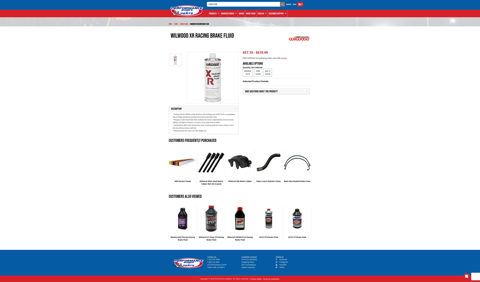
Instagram (283, 262)
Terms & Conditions (271, 279)
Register (288, 4)
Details (284, 58)
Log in (294, 4)
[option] (182, 166)
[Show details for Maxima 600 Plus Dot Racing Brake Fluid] (182, 218)
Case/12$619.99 (267, 72)
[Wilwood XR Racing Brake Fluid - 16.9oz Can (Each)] (213, 77)
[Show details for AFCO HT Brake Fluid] (297, 218)
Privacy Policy (256, 279)
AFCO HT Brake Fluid (297, 237)
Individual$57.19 (247, 72)
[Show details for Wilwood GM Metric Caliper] (240, 162)
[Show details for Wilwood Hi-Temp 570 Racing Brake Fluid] (211, 218)
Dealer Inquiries (248, 267)
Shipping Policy (248, 262)
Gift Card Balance (249, 264)
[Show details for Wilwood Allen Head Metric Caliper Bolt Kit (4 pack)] (211, 162)
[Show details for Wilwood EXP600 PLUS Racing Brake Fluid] (240, 218)
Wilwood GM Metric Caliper (240, 181)
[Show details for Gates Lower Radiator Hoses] (268, 162)
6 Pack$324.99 (258, 72)
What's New (250, 13)
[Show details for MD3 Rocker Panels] (182, 162)
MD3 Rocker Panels (182, 181)
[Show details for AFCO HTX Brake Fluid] (268, 218)
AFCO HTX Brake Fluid (268, 237)
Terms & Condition (249, 259)
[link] (214, 13)
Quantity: (247, 67)
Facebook (283, 259)
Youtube (282, 264)
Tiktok (281, 267)
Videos (241, 13)
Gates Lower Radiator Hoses (268, 181)
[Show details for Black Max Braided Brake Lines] (297, 162)
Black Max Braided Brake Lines (297, 181)
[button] (262, 13)
